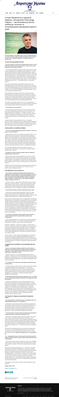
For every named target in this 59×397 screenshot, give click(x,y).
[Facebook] (6, 372)
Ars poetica (37, 396)
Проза (40, 396)
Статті (29, 396)
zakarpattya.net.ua (13, 368)
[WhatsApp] (10, 372)
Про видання (52, 396)
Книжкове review (44, 396)
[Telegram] (12, 372)
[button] (53, 13)
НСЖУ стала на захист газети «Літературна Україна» (30, 378)
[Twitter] (8, 372)
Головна (24, 396)
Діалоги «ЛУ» (33, 396)
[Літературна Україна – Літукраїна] (29, 6)
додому (6, 15)
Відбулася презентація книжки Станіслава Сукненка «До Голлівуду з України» (11, 378)
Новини (27, 396)
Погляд (49, 396)
